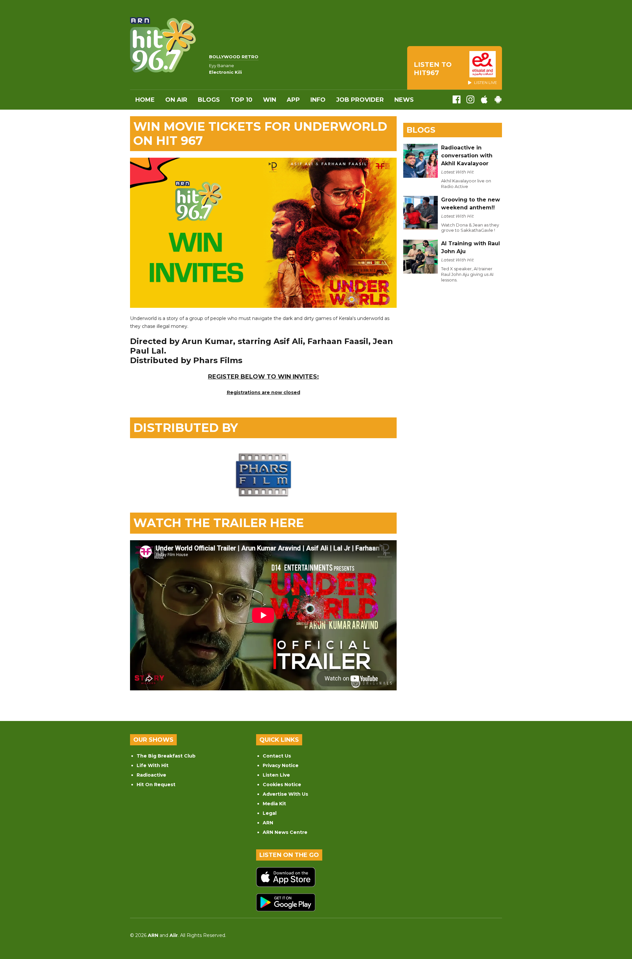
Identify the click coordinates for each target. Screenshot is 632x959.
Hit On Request (156, 784)
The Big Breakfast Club (166, 756)
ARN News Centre (285, 832)
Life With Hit (153, 765)
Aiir (174, 935)
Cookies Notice (282, 784)
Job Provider (360, 99)
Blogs (209, 99)
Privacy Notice (281, 765)
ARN (268, 823)
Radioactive (151, 775)
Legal (269, 813)
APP (293, 99)
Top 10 (241, 99)
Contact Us (277, 756)
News (404, 99)
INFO (318, 99)
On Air (176, 99)
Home (145, 99)
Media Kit (274, 804)
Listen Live (276, 775)
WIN (269, 99)
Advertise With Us (285, 794)
